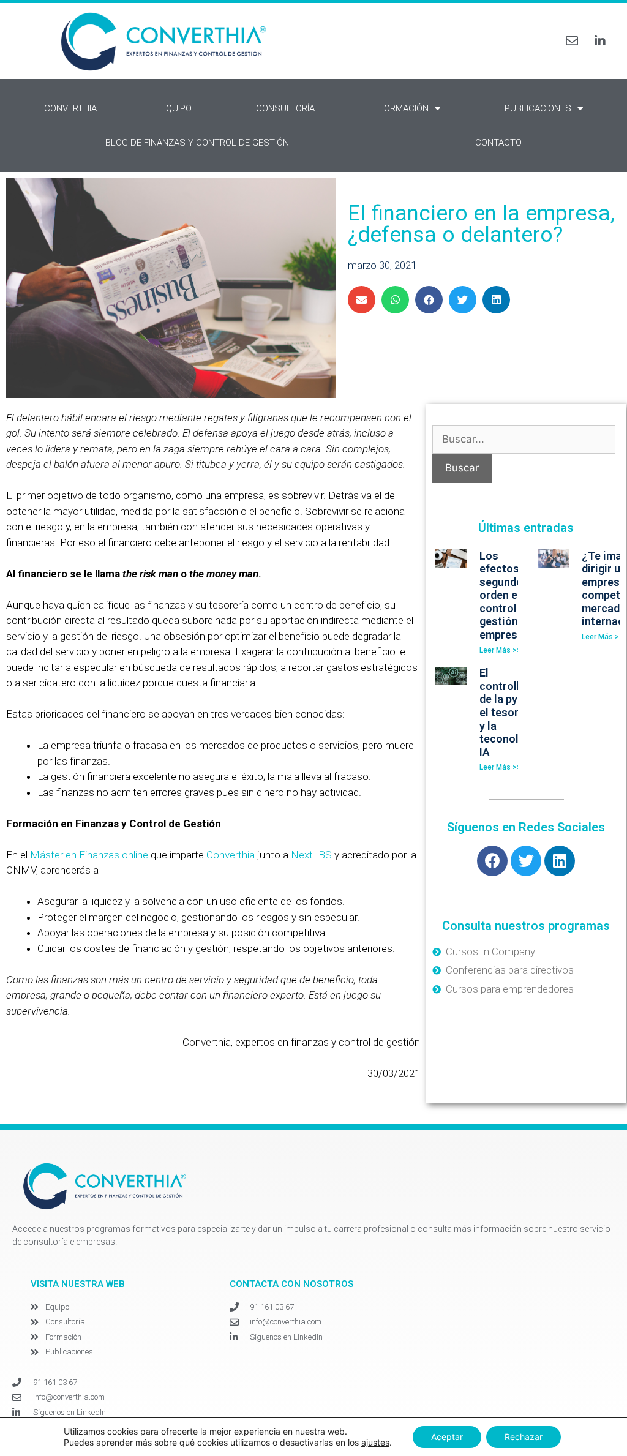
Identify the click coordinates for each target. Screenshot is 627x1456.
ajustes (375, 1442)
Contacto (498, 142)
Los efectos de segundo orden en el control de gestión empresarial (509, 595)
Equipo (176, 108)
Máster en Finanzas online (89, 855)
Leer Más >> (500, 650)
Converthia (70, 108)
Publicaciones (538, 108)
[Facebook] (492, 861)
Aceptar (447, 1437)
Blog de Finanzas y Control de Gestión (197, 142)
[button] (361, 299)
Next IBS (311, 855)
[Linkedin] (559, 861)
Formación (404, 108)
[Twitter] (526, 861)
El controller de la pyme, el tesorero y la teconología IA (510, 712)
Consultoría (285, 108)
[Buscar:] (523, 439)
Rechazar (524, 1437)
